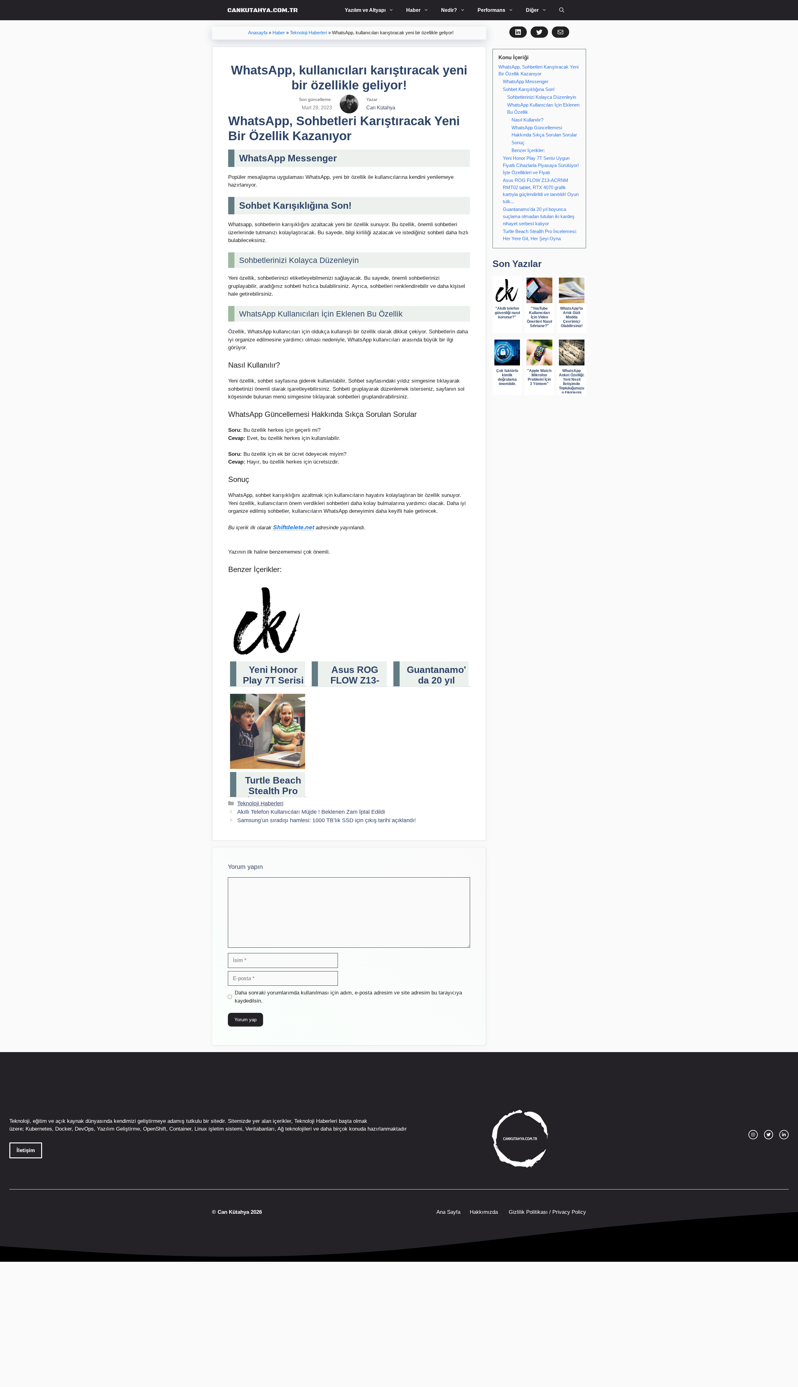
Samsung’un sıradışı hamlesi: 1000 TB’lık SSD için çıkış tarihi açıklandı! (326, 820)
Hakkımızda (484, 1212)
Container (180, 1129)
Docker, (64, 1129)
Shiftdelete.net (293, 527)
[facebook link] (784, 1134)
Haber (413, 10)
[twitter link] (768, 1134)
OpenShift (154, 1129)
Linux (201, 1129)
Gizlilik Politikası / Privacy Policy (546, 1212)
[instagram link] (753, 1134)
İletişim (26, 1150)
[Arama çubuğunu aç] (561, 10)
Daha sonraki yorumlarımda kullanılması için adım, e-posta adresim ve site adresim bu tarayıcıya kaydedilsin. (348, 997)
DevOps (84, 1129)
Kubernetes (39, 1129)
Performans (491, 10)
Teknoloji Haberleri (308, 32)
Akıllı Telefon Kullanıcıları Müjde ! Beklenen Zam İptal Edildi (311, 812)
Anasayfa (257, 32)
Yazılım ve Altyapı (365, 10)
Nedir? (449, 10)
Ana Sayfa (448, 1212)
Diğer (532, 10)
